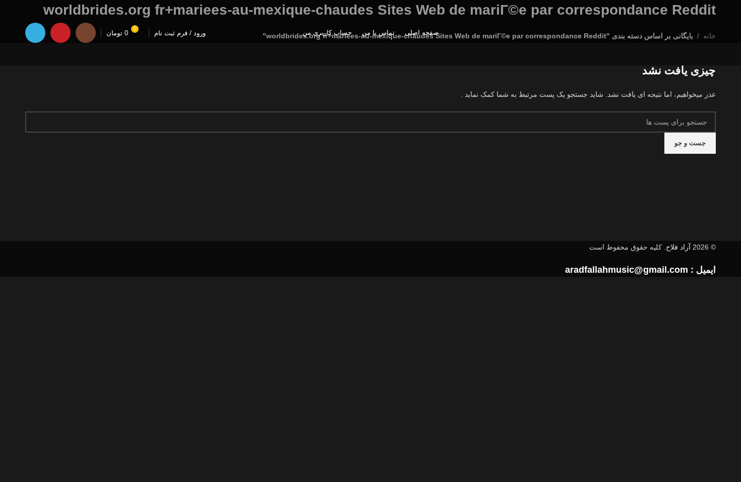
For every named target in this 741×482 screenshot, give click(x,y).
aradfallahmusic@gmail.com (626, 270)
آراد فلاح (678, 247)
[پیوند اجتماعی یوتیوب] (60, 33)
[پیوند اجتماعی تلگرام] (35, 33)
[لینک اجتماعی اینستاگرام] (86, 33)
